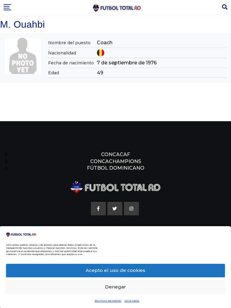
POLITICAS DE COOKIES (108, 301)
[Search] (224, 7)
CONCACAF (115, 154)
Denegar (115, 287)
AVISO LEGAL (132, 301)
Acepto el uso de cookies (115, 270)
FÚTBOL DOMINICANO (115, 168)
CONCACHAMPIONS (115, 161)
